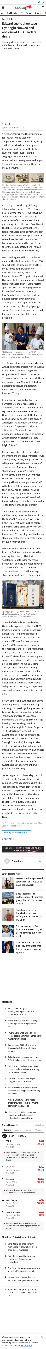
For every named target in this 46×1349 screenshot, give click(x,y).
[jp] (43, 2)
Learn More (26, 1345)
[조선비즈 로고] (23, 8)
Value (28, 1130)
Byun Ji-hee (9, 124)
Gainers (7, 1130)
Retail (13, 19)
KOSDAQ (22, 1136)
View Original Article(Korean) (15, 833)
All (4, 1136)
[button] (2, 7)
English (5, 19)
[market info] (17, 1125)
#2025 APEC (8, 839)
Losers (18, 1130)
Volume (39, 1130)
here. (17, 826)
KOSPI (12, 1136)
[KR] (39, 2)
